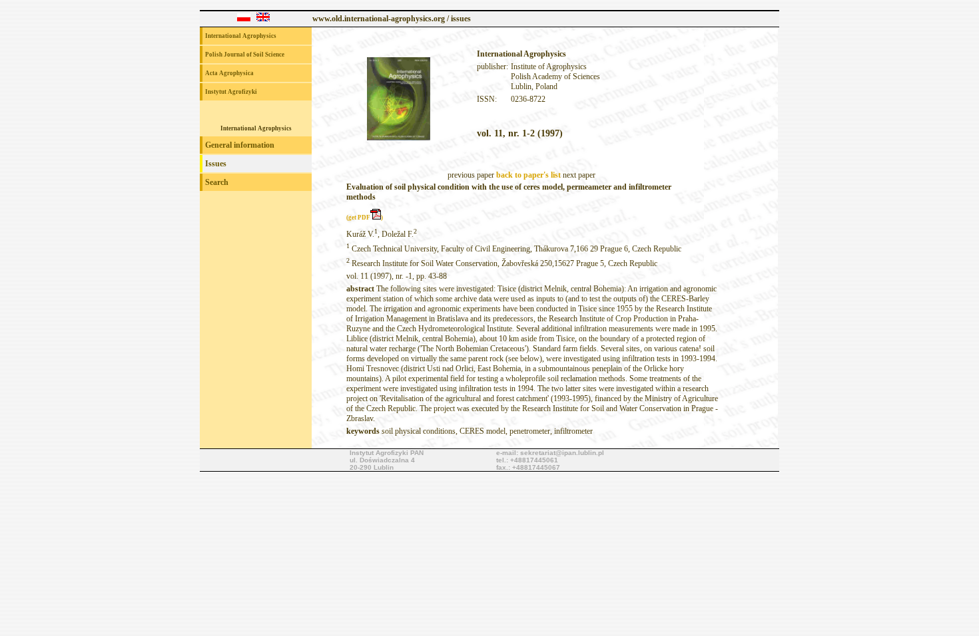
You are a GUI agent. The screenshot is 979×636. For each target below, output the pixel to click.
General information (239, 145)
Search (216, 182)
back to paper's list (528, 175)
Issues (215, 163)
